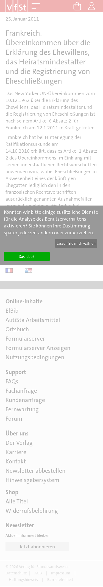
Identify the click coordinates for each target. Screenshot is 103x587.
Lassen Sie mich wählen (76, 243)
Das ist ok (27, 256)
